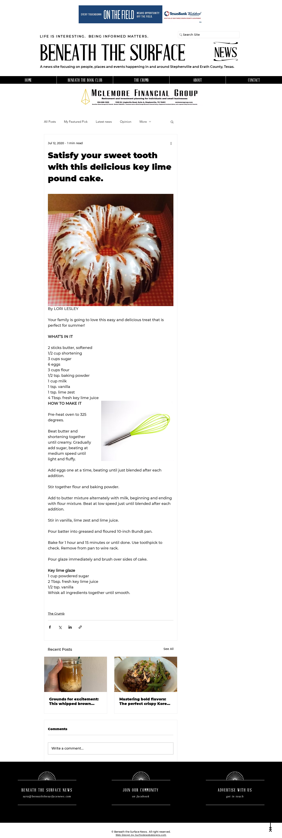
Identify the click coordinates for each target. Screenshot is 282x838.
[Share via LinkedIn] (70, 627)
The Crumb (56, 613)
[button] (172, 121)
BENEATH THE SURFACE (112, 54)
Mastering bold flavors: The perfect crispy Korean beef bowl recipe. (145, 701)
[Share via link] (80, 627)
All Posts (50, 122)
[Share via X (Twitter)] (60, 627)
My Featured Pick (76, 122)
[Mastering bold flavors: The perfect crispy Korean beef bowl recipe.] (145, 674)
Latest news (104, 122)
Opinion (125, 122)
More (143, 122)
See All (169, 649)
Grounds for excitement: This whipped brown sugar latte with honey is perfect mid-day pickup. (74, 701)
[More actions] (170, 143)
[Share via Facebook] (50, 627)
